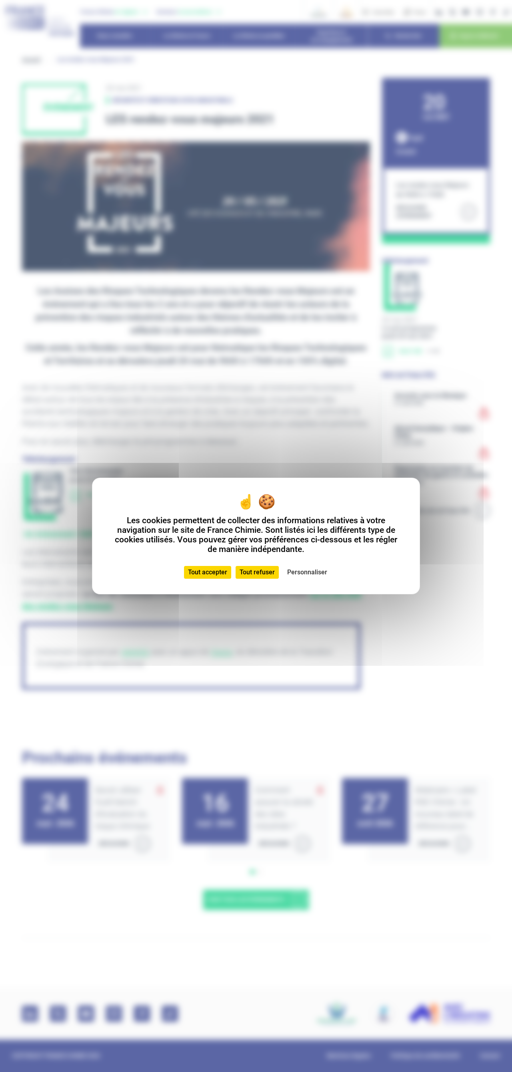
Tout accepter (207, 572)
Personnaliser (307, 572)
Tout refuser (257, 572)
